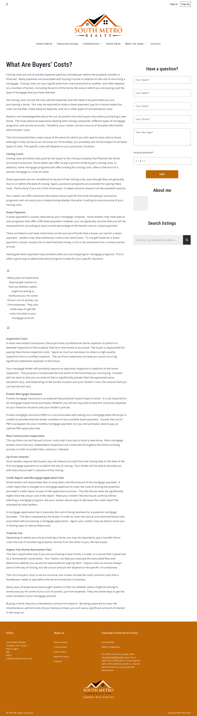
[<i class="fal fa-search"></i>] (187, 240)
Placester (186, 712)
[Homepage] (98, 25)
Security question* (143, 152)
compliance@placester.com (115, 657)
